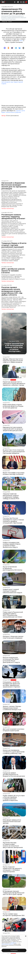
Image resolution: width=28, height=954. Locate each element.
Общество (4, 21)
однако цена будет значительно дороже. (13, 111)
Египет (10, 21)
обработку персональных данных (9, 943)
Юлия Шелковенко (12, 115)
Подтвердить (14, 950)
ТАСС (21, 40)
